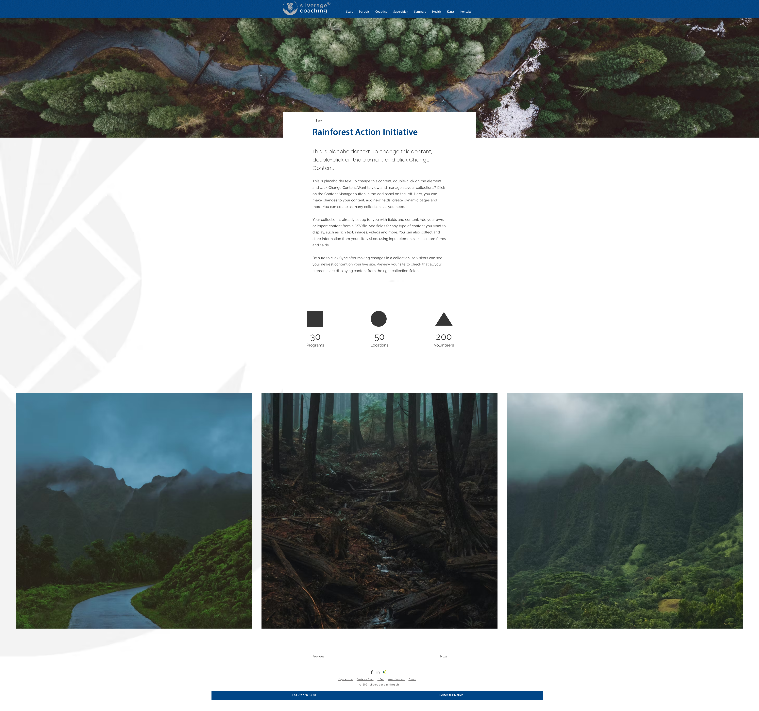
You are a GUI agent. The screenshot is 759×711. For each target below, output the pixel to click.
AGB (381, 679)
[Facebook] (372, 672)
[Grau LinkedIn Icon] (378, 672)
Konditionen (396, 679)
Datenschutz (365, 679)
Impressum (345, 679)
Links (412, 679)
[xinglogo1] (384, 672)
